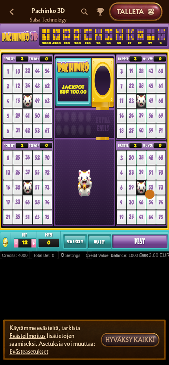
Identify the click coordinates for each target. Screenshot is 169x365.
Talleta (130, 11)
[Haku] (84, 12)
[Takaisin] (12, 12)
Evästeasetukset (28, 352)
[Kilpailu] (100, 12)
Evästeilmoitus (27, 336)
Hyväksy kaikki (130, 340)
